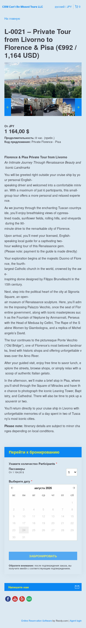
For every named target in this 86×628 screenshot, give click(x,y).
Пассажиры (17, 470)
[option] (14, 107)
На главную (12, 18)
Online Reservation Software (36, 620)
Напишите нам (18, 587)
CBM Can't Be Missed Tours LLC (22, 7)
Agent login (76, 620)
